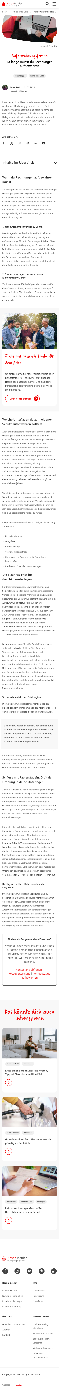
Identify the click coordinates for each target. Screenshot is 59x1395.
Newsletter (38, 1301)
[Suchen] (47, 4)
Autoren (6, 1329)
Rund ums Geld (20, 11)
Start (4, 11)
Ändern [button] (19, 1385)
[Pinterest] (27, 143)
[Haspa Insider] (12, 4)
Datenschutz (39, 1290)
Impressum (38, 1295)
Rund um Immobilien (12, 1295)
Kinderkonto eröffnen (43, 1333)
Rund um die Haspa (12, 1301)
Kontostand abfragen (29, 969)
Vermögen (41, 1201)
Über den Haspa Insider (13, 1324)
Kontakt (6, 1334)
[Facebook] (3, 143)
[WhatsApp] (19, 143)
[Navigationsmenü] (54, 4)
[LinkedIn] (35, 143)
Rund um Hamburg (11, 1306)
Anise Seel (15, 87)
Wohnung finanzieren (43, 1347)
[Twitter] (11, 143)
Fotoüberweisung (19, 973)
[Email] (43, 143)
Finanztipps (20, 75)
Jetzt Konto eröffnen (20, 398)
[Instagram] (17, 1271)
